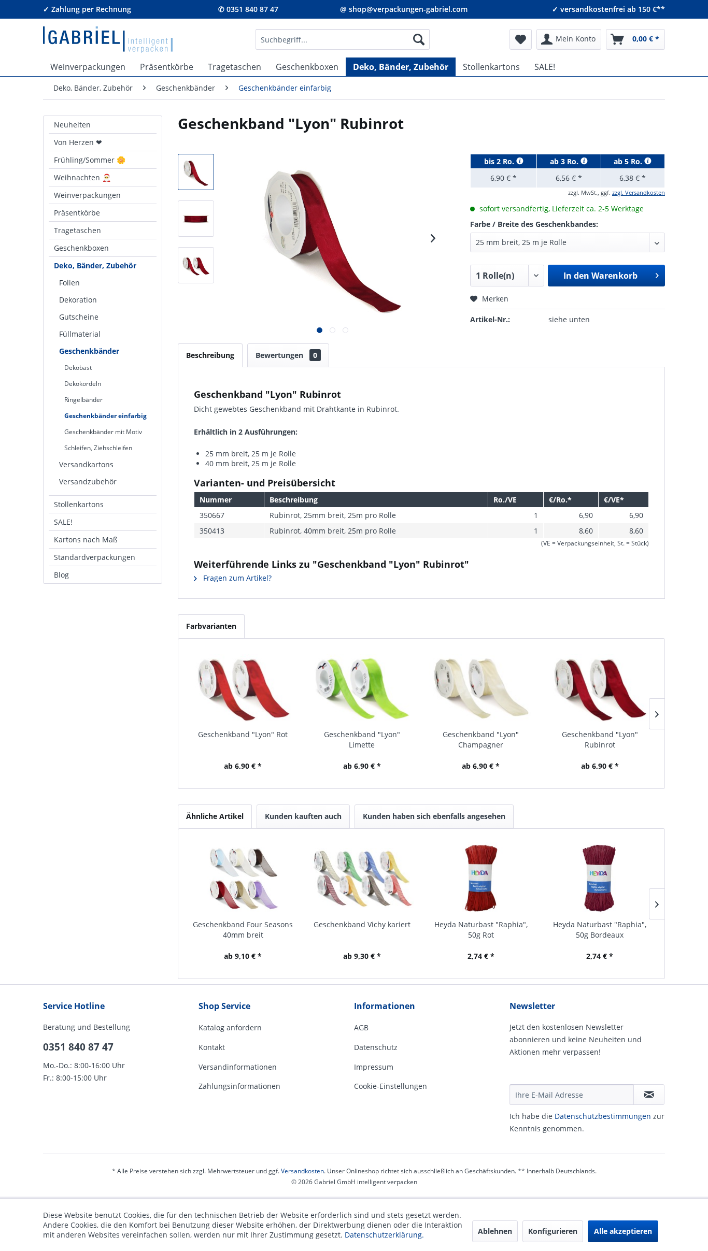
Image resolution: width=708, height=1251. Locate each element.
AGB (361, 1027)
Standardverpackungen (94, 557)
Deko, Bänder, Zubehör (95, 265)
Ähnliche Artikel (215, 816)
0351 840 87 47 (78, 1047)
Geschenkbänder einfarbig (105, 415)
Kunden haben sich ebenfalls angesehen (434, 816)
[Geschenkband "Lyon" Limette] (362, 688)
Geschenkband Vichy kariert (362, 924)
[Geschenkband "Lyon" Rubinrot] (600, 688)
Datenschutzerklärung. (384, 1235)
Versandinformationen (238, 1067)
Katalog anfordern (230, 1027)
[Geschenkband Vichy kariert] (362, 878)
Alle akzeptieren (623, 1231)
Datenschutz (376, 1047)
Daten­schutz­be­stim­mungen (603, 1116)
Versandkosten (302, 1171)
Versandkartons (86, 464)
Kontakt (212, 1047)
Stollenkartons (79, 504)
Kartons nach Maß (86, 539)
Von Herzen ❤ (78, 142)
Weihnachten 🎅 (82, 177)
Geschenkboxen (81, 248)
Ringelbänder (83, 399)
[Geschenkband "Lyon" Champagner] (481, 688)
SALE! (63, 522)
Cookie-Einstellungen (390, 1086)
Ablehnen (495, 1231)
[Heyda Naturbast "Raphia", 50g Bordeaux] (600, 878)
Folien (69, 282)
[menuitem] (343, 39)
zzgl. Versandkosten (638, 192)
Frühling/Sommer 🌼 (89, 160)
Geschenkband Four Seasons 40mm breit (243, 929)
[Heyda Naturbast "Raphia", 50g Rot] (481, 878)
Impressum (373, 1067)
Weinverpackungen (87, 195)
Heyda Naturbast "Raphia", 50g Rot (481, 929)
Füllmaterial (80, 334)
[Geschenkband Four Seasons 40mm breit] (243, 878)
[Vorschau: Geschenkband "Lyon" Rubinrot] (196, 172)
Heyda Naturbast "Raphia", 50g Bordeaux (599, 929)
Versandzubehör (88, 481)
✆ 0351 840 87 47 (248, 9)
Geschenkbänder (89, 351)
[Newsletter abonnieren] (648, 1094)
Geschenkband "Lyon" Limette (362, 739)
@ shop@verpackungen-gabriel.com (404, 9)
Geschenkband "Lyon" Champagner (481, 739)
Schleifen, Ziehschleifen (98, 447)
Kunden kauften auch (303, 816)
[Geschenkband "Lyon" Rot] (243, 688)
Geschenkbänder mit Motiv (103, 431)
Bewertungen (286, 355)
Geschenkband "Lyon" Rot (243, 734)
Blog (61, 575)
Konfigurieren (552, 1231)
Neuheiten (72, 125)
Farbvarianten (211, 626)
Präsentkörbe (77, 213)
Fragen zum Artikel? (236, 578)
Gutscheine (78, 317)
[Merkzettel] (520, 39)
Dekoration (78, 300)
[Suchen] (419, 39)
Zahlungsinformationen (239, 1086)
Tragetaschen (77, 230)
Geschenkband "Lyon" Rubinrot (600, 739)
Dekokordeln (82, 383)
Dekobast (78, 367)
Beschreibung (210, 355)
